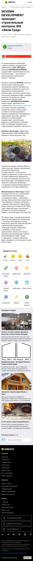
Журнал (16, 303)
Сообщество (6, 303)
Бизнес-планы (27, 288)
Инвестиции (16, 288)
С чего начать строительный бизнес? (15, 422)
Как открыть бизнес (6, 275)
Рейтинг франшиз (27, 304)
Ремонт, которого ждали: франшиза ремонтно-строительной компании (14, 333)
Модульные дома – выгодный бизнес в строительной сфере (15, 363)
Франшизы (27, 274)
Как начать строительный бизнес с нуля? (14, 393)
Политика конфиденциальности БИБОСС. (14, 553)
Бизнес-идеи (16, 274)
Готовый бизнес (6, 289)
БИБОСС (11, 2)
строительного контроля (21, 105)
